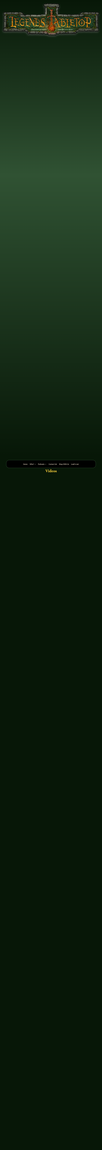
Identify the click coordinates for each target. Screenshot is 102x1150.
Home (25, 464)
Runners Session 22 (23, 601)
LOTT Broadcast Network (38, 581)
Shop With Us (64, 464)
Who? (32, 464)
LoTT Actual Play (35, 484)
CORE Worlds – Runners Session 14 (31, 1059)
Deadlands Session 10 (24, 701)
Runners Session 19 (23, 795)
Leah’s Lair (75, 464)
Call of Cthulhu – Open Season (28, 753)
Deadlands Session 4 (23, 1083)
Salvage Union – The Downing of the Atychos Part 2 (40, 528)
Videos (42, 484)
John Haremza (18, 484)
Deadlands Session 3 (23, 1108)
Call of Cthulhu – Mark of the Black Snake (34, 553)
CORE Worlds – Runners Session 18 (31, 895)
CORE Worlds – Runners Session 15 (31, 1041)
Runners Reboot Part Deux (26, 504)
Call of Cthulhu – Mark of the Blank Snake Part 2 (38, 480)
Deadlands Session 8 (23, 823)
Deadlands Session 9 (23, 777)
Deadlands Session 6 (23, 968)
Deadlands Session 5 (23, 1017)
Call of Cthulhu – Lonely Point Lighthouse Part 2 (38, 920)
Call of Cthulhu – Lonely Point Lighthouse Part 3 (38, 847)
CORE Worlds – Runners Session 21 (31, 650)
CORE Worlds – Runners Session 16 (31, 992)
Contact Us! (53, 464)
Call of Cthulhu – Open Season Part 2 (32, 677)
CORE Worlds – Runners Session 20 (31, 726)
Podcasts (41, 464)
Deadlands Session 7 (23, 871)
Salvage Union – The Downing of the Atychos (36, 577)
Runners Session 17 (23, 944)
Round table (34, 1135)
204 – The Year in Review (26, 1132)
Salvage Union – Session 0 (26, 625)
